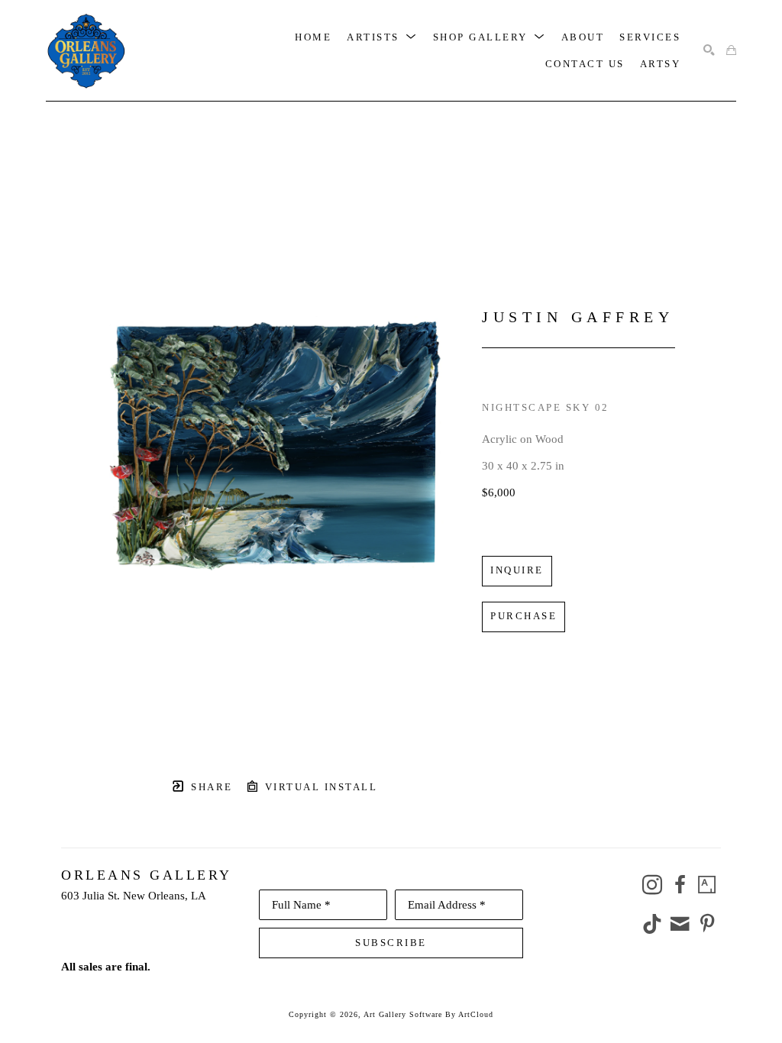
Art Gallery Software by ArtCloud (428, 1014)
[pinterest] (707, 924)
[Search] (709, 51)
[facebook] (680, 885)
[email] (680, 924)
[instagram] (652, 885)
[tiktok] (652, 924)
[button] (382, 37)
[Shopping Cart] (731, 51)
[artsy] (707, 885)
